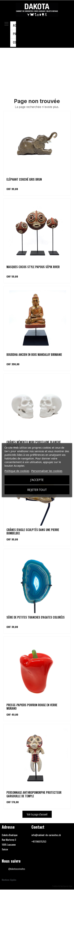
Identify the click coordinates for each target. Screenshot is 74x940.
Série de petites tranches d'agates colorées (35, 617)
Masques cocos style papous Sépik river (33, 267)
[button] (68, 33)
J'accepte (37, 480)
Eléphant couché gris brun (24, 179)
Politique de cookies (16, 471)
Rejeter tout (37, 490)
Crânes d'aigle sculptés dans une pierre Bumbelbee (32, 531)
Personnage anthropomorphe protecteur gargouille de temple (33, 794)
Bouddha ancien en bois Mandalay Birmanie (34, 354)
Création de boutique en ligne (62, 886)
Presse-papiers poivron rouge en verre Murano (31, 707)
